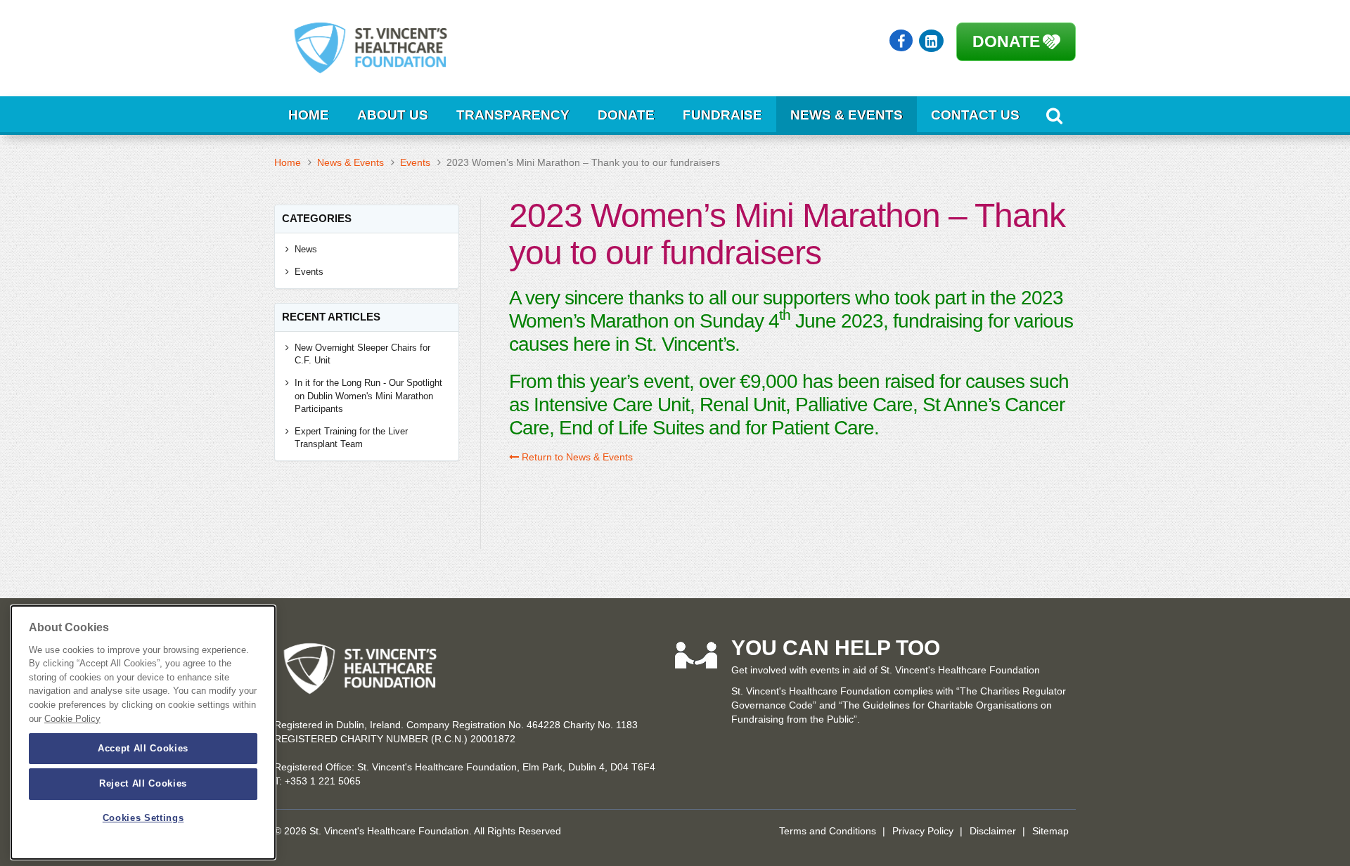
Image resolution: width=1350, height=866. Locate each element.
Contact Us (975, 115)
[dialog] (143, 732)
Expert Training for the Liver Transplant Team (351, 438)
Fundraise (722, 115)
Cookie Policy (72, 718)
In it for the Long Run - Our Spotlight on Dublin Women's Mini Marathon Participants (368, 395)
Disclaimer (993, 830)
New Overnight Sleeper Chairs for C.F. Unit (362, 354)
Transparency (513, 115)
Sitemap (1050, 830)
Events (415, 162)
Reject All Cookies (143, 783)
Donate (1006, 41)
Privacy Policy (922, 830)
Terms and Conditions (827, 830)
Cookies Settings (143, 818)
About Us (392, 115)
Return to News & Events (576, 457)
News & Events (846, 115)
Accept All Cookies (143, 748)
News (306, 249)
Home (308, 115)
